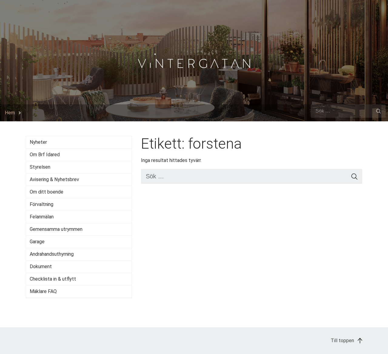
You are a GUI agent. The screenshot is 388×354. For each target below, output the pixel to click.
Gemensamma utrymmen (56, 229)
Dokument (41, 266)
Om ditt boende (46, 192)
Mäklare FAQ (43, 291)
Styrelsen (40, 167)
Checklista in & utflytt (53, 279)
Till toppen (343, 340)
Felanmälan (42, 217)
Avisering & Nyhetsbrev (54, 179)
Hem (10, 113)
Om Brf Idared (45, 154)
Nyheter (38, 142)
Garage (37, 241)
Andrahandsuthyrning (52, 254)
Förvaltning (41, 204)
